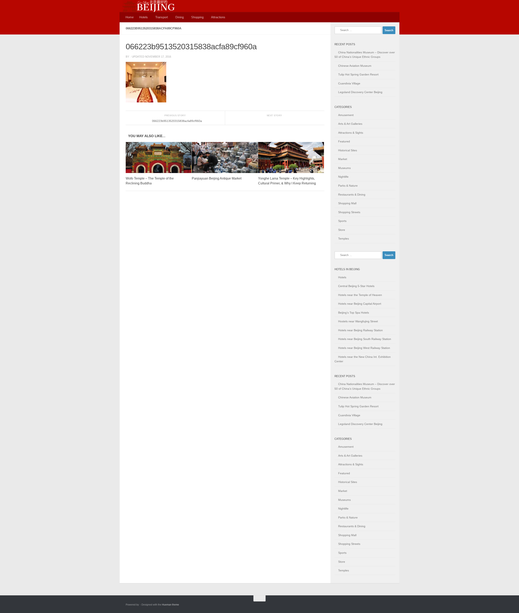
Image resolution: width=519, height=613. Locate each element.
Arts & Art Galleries (350, 123)
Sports (342, 221)
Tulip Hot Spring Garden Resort (358, 74)
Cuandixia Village (349, 83)
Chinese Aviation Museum (354, 65)
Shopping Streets (349, 212)
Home (129, 17)
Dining (179, 17)
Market (342, 159)
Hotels (143, 17)
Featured (344, 141)
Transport (161, 17)
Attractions (218, 17)
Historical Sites (347, 150)
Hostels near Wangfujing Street (358, 321)
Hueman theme (170, 604)
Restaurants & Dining (351, 194)
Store (341, 229)
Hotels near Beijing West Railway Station (364, 348)
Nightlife (343, 176)
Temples (343, 238)
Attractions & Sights (350, 132)
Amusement (346, 115)
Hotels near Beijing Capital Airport (359, 303)
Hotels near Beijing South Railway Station (364, 339)
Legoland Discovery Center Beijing (360, 92)
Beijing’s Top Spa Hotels (353, 312)
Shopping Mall (347, 203)
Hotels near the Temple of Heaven (360, 295)
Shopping (197, 17)
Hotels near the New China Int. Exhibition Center (363, 359)
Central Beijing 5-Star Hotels (356, 286)
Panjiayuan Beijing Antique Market (216, 178)
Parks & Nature (348, 185)
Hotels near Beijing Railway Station (360, 330)
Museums (344, 168)
